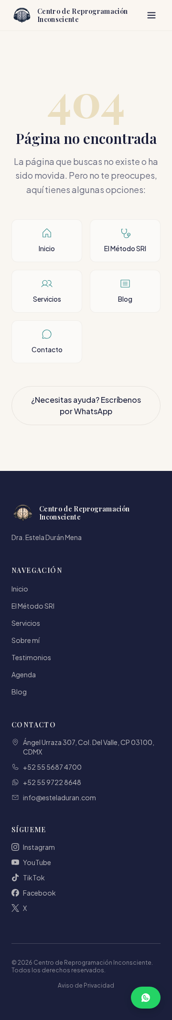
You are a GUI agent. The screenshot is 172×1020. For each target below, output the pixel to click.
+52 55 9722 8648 (52, 782)
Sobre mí (25, 640)
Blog (19, 691)
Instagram (39, 847)
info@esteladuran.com (59, 797)
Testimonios (31, 657)
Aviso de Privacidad (86, 985)
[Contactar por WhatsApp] (146, 998)
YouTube (37, 862)
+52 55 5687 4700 (52, 767)
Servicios (25, 623)
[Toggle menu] (151, 15)
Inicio (19, 588)
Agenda (23, 674)
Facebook (39, 892)
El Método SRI (32, 606)
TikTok (34, 877)
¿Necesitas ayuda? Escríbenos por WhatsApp (86, 405)
